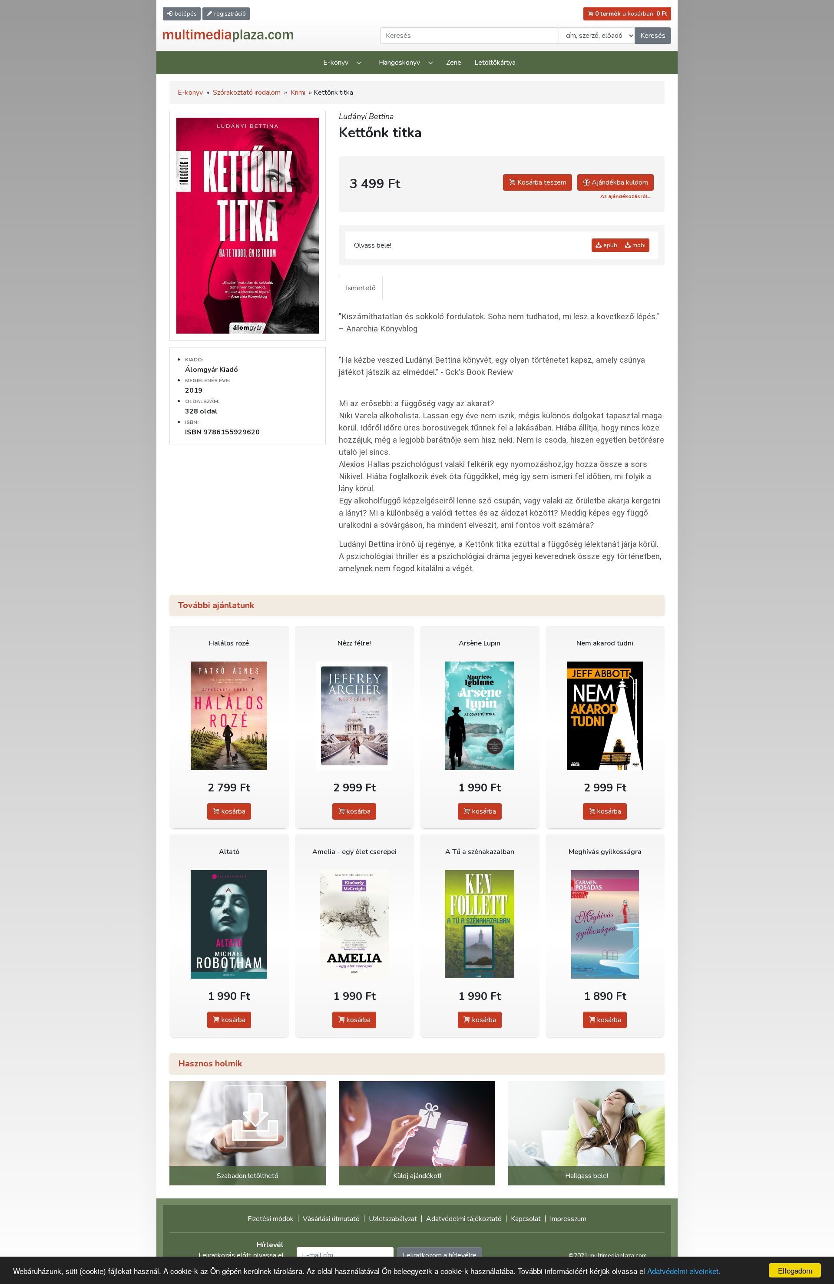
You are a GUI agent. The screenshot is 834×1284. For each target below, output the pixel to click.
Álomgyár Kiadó (211, 369)
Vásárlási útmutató (331, 1219)
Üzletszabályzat (393, 1219)
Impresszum (568, 1219)
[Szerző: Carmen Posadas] (605, 924)
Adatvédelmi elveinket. (684, 1270)
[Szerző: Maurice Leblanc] (480, 716)
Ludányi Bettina (366, 116)
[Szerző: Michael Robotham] (229, 924)
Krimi (298, 92)
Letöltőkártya (495, 62)
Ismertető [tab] (361, 288)
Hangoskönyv (399, 62)
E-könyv (335, 62)
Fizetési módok (271, 1219)
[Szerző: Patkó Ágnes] (229, 716)
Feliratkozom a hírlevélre (440, 1255)
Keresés (652, 35)
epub (609, 245)
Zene (453, 62)
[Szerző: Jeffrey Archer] (354, 716)
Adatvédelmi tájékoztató (464, 1219)
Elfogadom (795, 1270)
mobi (638, 245)
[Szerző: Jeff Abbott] (605, 716)
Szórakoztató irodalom (247, 92)
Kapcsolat (526, 1219)
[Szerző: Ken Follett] (480, 924)
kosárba (232, 811)
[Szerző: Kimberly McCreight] (354, 924)
